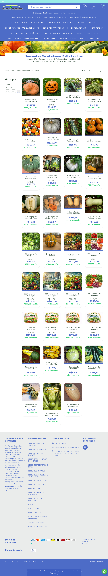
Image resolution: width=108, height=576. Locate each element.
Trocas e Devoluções (67, 39)
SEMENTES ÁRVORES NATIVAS (83, 17)
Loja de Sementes (87, 541)
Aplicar (18, 91)
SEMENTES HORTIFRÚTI (54, 17)
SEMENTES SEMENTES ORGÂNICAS (24, 33)
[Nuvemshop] (96, 562)
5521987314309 (60, 443)
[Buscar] (77, 7)
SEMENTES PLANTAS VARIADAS (57, 33)
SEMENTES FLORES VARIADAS (25, 17)
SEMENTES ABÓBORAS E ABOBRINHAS (22, 28)
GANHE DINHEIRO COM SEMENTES (39, 39)
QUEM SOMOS (93, 33)
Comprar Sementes (88, 539)
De (6, 87)
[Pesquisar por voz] (29, 7)
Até (12, 87)
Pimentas (84, 543)
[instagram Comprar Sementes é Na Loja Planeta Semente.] (3, 1)
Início (7, 71)
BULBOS (79, 33)
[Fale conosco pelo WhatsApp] (104, 571)
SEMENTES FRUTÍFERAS (53, 28)
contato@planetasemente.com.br (67, 447)
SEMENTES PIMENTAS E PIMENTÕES (27, 23)
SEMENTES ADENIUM (76, 28)
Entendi (54, 573)
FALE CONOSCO (14, 39)
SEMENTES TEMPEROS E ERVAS (61, 23)
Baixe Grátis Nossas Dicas (90, 39)
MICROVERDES (96, 28)
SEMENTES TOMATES (87, 23)
